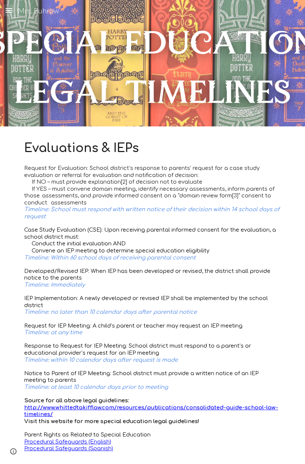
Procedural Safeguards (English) (67, 442)
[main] (152, 295)
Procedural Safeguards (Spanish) (68, 448)
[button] (9, 10)
